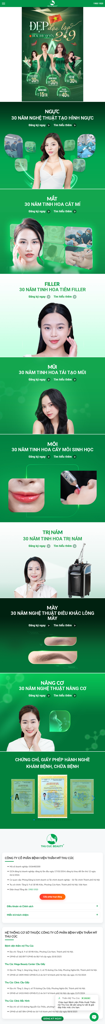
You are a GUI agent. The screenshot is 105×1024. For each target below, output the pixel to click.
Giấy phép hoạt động (52, 897)
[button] (93, 798)
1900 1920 (98, 3)
